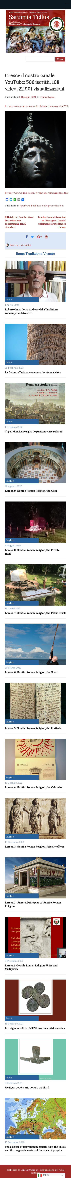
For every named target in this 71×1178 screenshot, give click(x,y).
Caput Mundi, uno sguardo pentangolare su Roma (34, 431)
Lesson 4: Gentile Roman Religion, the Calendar (33, 787)
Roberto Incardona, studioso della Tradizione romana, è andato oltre (31, 311)
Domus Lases (47, 96)
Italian (46, 1175)
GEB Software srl (29, 1170)
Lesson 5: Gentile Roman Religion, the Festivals (33, 728)
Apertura (25, 205)
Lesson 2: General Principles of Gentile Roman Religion (33, 904)
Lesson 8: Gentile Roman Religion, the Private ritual (32, 551)
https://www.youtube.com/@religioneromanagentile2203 (37, 106)
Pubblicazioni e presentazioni (47, 205)
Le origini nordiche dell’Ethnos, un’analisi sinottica (35, 1028)
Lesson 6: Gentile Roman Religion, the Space (31, 672)
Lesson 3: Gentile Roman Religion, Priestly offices (34, 846)
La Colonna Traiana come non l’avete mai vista (33, 372)
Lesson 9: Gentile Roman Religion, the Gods (31, 490)
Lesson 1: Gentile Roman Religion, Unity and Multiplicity (31, 967)
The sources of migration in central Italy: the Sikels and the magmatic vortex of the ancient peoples (35, 1148)
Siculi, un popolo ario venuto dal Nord (27, 1087)
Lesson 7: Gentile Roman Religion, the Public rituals (35, 613)
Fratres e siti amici (20, 245)
